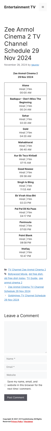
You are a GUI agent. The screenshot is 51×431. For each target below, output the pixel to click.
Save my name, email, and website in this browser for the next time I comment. (24, 385)
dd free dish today (14, 278)
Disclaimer (28, 421)
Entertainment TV (20, 7)
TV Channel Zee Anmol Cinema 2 (27, 269)
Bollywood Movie (17, 274)
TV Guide (32, 278)
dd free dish (36, 274)
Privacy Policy (17, 421)
